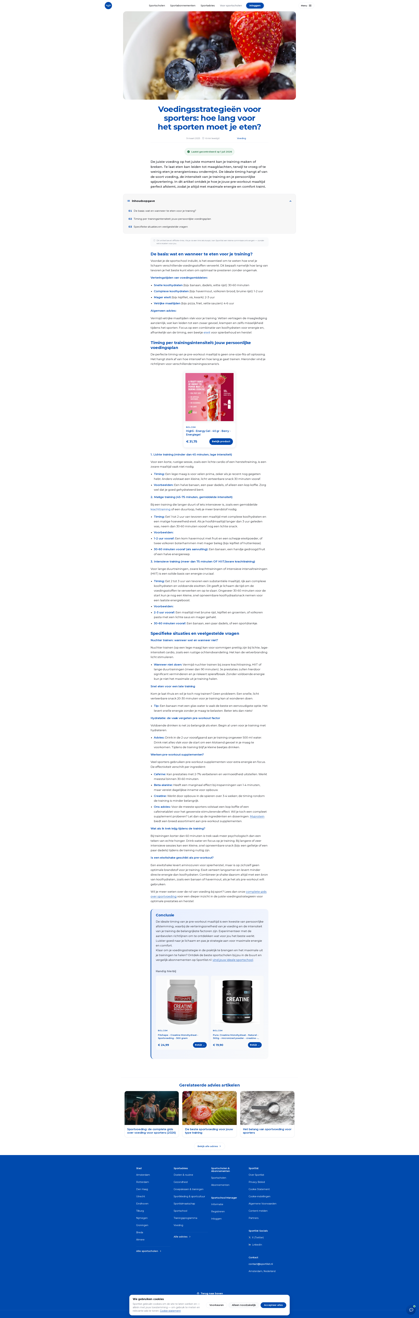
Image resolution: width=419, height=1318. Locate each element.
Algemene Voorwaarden (262, 1203)
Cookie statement (170, 1310)
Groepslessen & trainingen (188, 1189)
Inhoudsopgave (141, 201)
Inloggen (255, 5)
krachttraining (161, 509)
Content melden (258, 1210)
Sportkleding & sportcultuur (189, 1196)
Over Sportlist (256, 1174)
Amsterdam (143, 1174)
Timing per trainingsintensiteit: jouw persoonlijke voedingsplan (172, 218)
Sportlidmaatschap (184, 1203)
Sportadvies (208, 5)
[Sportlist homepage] (108, 5)
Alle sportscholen (149, 1251)
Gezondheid (181, 1182)
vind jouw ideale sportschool (233, 960)
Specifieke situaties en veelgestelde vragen (161, 226)
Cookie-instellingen (259, 1196)
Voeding (241, 138)
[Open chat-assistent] (411, 1310)
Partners (253, 1218)
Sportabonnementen (182, 5)
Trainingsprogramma (185, 1218)
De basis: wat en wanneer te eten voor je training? (165, 210)
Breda (139, 1232)
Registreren (218, 1211)
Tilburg (140, 1210)
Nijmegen (142, 1218)
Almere (140, 1239)
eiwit (207, 332)
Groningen (142, 1225)
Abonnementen (220, 1185)
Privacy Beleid (257, 1182)
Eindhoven (142, 1203)
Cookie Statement (259, 1189)
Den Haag (142, 1189)
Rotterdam (142, 1182)
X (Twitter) (257, 1237)
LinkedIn (256, 1244)
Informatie (217, 1204)
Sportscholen (157, 5)
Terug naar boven (209, 1294)
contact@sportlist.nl (261, 1264)
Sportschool (180, 1210)
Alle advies (182, 1236)
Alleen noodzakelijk (244, 1305)
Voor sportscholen (231, 5)
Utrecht (140, 1196)
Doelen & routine (183, 1174)
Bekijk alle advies (210, 1146)
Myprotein (257, 816)
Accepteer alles (273, 1305)
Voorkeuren (217, 1305)
